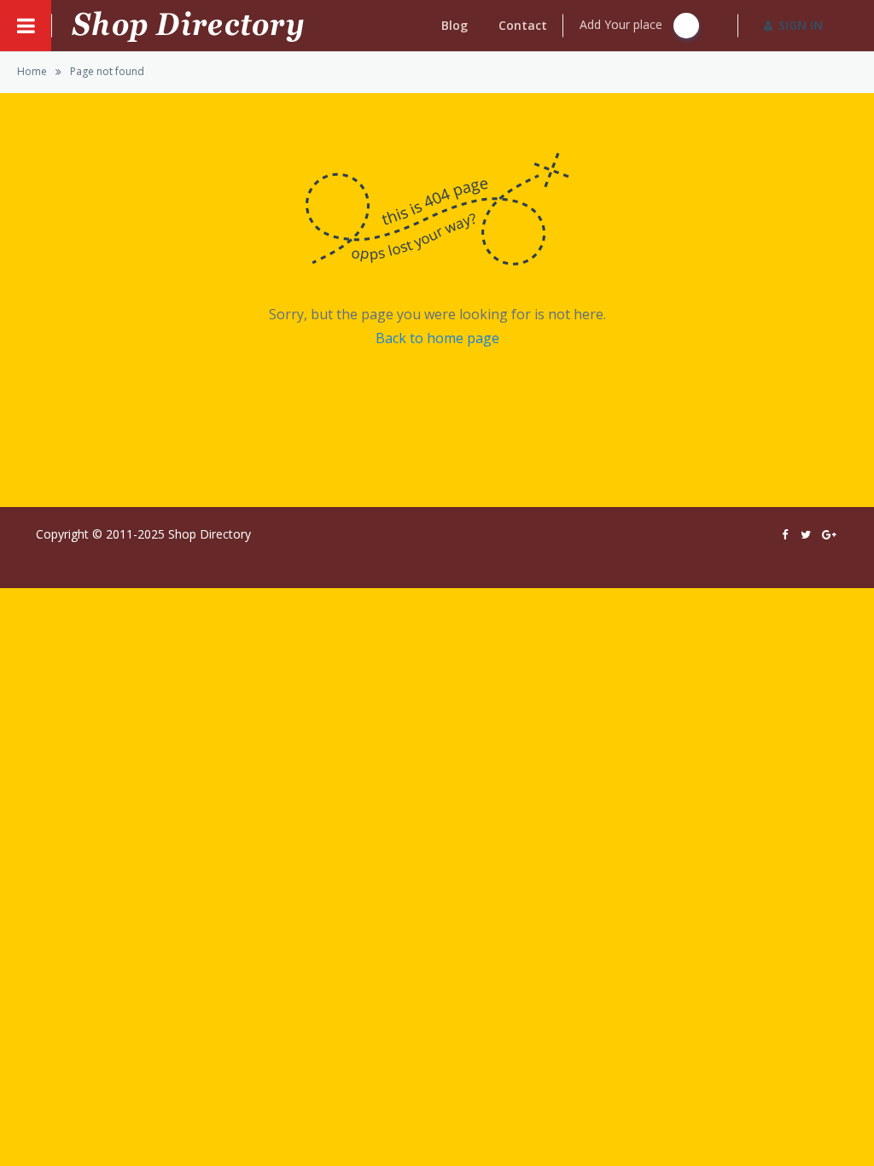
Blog (454, 25)
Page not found (107, 71)
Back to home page (437, 338)
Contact (522, 25)
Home (32, 71)
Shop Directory (209, 534)
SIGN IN (800, 25)
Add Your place (623, 24)
